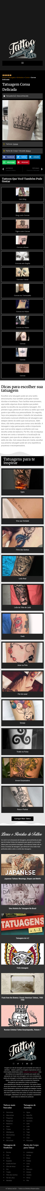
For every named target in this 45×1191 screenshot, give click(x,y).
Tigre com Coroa (22, 231)
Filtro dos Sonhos (22, 550)
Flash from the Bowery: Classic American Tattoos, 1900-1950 (22, 999)
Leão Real (22, 579)
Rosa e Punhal (22, 809)
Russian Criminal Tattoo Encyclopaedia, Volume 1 (22, 1030)
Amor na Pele (23, 665)
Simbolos (20, 77)
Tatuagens (11, 77)
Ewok (22, 636)
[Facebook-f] (22, 1064)
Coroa (27, 77)
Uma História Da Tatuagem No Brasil (22, 908)
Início (4, 77)
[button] (22, 63)
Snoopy (22, 723)
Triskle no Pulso (22, 752)
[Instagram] (13, 1064)
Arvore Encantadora (22, 780)
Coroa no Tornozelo (22, 295)
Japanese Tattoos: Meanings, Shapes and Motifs (22, 879)
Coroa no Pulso (22, 311)
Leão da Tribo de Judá (22, 607)
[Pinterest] (31, 1064)
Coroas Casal (22, 279)
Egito (22, 492)
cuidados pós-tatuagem (30, 1072)
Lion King (22, 199)
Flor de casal (22, 694)
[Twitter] (18, 1064)
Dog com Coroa (22, 215)
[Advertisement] (22, 20)
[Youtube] (27, 1064)
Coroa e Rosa (22, 247)
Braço (28, 151)
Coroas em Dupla (22, 263)
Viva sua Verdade (22, 521)
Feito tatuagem (22, 968)
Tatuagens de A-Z (22, 938)
